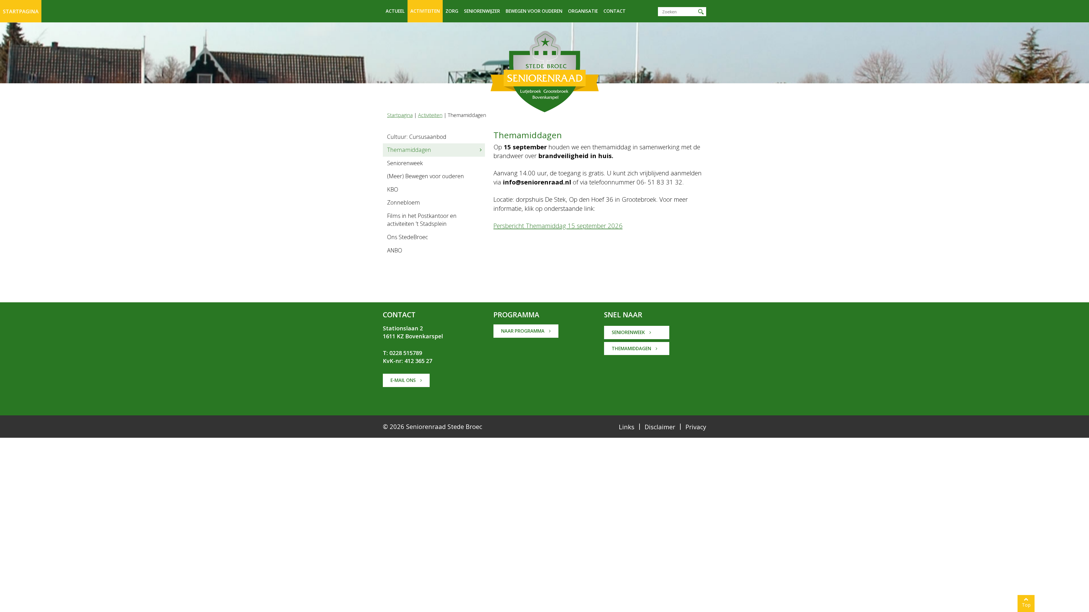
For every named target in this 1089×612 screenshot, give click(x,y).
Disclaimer (660, 427)
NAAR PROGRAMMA (523, 331)
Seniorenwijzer (482, 11)
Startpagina (21, 11)
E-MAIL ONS (404, 380)
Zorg (452, 11)
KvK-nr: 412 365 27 (407, 361)
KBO (392, 189)
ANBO (394, 250)
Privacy (695, 427)
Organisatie (583, 11)
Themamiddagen (409, 150)
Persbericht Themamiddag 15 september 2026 (557, 225)
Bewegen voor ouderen (534, 11)
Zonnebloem (403, 202)
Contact (614, 11)
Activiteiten (425, 11)
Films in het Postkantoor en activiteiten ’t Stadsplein (422, 220)
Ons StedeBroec (407, 237)
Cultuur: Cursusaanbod (416, 137)
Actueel (395, 11)
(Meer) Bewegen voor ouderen (425, 176)
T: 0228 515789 (402, 353)
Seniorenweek (405, 163)
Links (626, 427)
